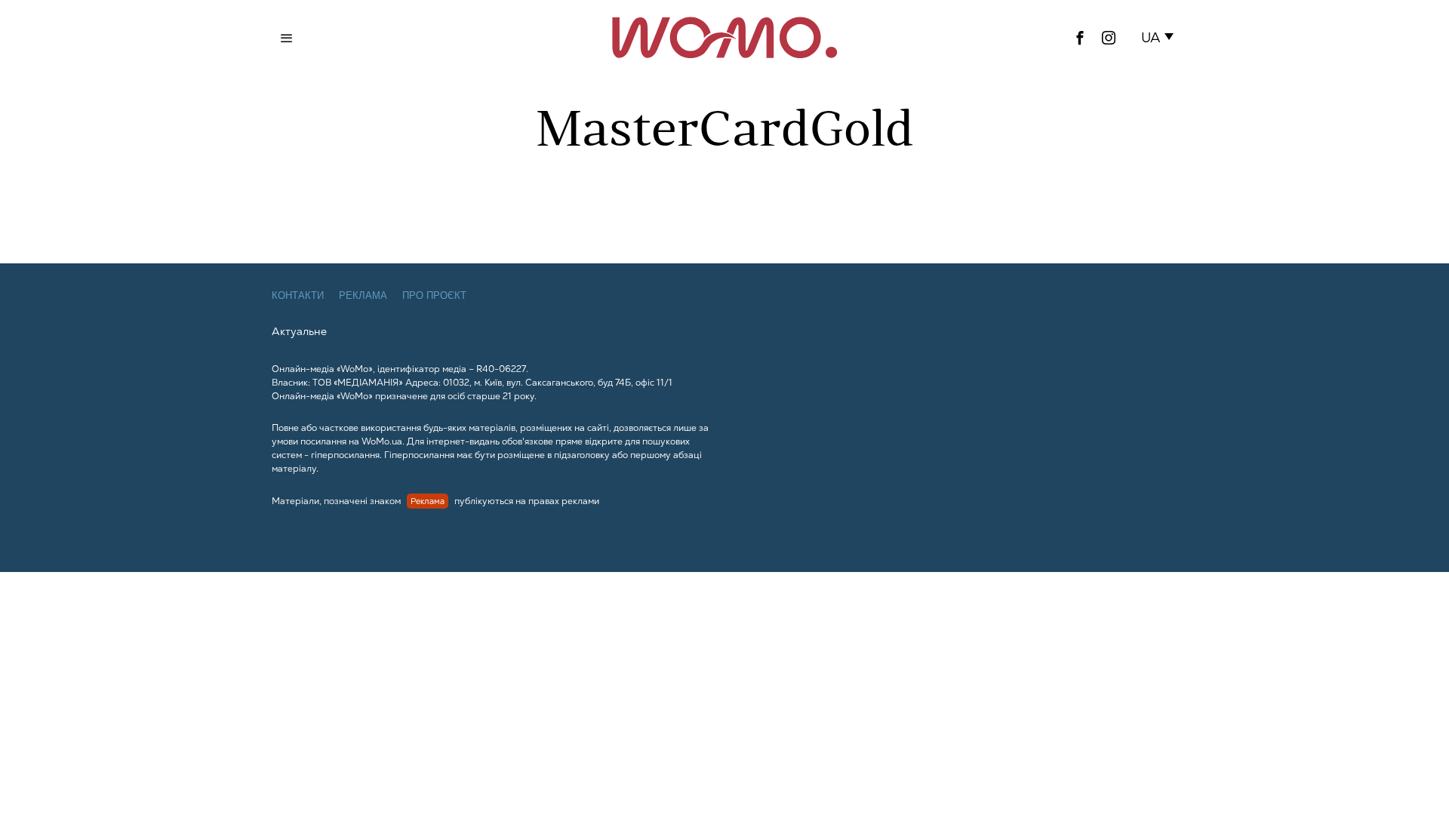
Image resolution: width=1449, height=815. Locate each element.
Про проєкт (434, 295)
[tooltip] (1080, 38)
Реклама (363, 295)
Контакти (298, 295)
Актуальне (299, 331)
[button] (1160, 38)
